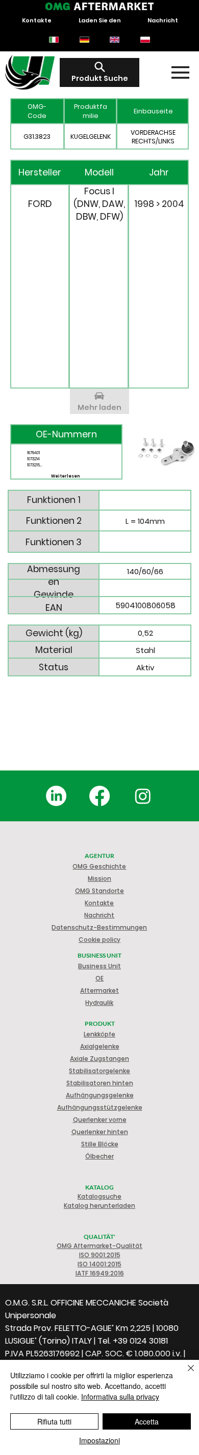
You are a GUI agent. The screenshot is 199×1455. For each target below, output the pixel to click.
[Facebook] (99, 796)
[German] (84, 39)
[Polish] (145, 39)
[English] (115, 39)
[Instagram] (143, 796)
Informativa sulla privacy (120, 1396)
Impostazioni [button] (99, 1440)
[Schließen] (184, 1374)
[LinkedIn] (56, 796)
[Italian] (54, 39)
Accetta (147, 1421)
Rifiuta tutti (54, 1421)
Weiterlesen (65, 476)
